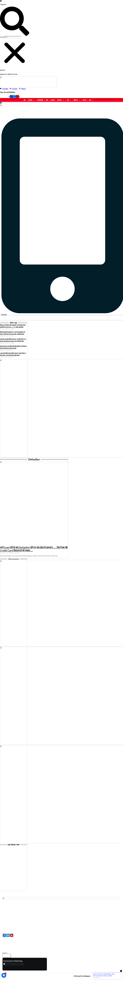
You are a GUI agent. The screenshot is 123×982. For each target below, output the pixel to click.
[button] (14, 21)
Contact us (18, 943)
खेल (47, 100)
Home (5, 943)
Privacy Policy (7, 946)
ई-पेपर (84, 100)
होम (24, 100)
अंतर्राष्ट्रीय (40, 100)
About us (11, 943)
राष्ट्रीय (30, 100)
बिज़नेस (76, 100)
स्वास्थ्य (52, 100)
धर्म (68, 100)
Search (2, 37)
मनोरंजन (59, 100)
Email (4, 953)
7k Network (86, 976)
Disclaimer (26, 943)
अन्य (90, 100)
